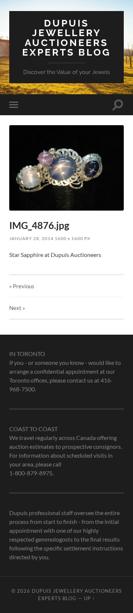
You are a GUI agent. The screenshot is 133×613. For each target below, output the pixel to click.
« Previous (21, 286)
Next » (17, 307)
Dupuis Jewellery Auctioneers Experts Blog (66, 37)
